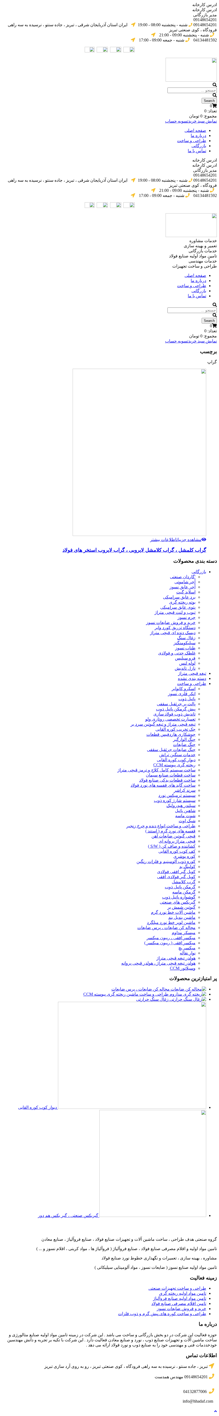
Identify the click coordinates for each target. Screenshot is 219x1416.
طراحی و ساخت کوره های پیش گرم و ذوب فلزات (162, 1313)
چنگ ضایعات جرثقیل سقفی (171, 749)
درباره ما (198, 135)
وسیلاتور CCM (182, 968)
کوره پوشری (184, 856)
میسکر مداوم (183, 932)
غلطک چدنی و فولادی (176, 653)
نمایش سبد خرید (202, 121)
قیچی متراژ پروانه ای (177, 841)
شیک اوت (187, 821)
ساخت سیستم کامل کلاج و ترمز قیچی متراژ (156, 770)
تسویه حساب (176, 121)
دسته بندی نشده (192, 678)
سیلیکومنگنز (184, 643)
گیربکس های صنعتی (177, 902)
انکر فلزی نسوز (181, 693)
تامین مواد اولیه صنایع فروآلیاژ (179, 1298)
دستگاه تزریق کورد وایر (175, 627)
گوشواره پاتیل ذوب (178, 897)
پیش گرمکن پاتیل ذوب (175, 709)
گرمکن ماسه (183, 892)
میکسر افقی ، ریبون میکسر (171, 937)
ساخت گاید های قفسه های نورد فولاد (163, 785)
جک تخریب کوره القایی (175, 729)
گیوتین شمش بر (181, 907)
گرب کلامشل (183, 882)
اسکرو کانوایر (183, 688)
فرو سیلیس (185, 658)
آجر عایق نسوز (182, 587)
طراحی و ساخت (191, 140)
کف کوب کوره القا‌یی (176, 851)
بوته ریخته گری (182, 602)
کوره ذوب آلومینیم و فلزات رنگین (165, 861)
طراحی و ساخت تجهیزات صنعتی (177, 1288)
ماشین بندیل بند (181, 917)
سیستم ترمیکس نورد (176, 795)
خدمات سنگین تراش (177, 754)
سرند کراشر (184, 790)
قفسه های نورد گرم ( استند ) (170, 831)
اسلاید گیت (185, 592)
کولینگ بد (187, 866)
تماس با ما (197, 151)
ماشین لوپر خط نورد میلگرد (171, 922)
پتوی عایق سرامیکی (177, 607)
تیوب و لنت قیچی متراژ (175, 612)
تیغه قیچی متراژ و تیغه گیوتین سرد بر (163, 724)
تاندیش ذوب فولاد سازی (174, 714)
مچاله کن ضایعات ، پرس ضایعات (166, 927)
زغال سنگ (186, 637)
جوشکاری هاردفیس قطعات (170, 734)
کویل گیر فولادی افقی (176, 876)
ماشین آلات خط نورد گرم (173, 912)
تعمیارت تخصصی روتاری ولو (170, 719)
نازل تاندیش (185, 668)
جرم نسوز (186, 617)
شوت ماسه (185, 815)
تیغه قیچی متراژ (192, 673)
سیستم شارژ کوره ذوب (174, 800)
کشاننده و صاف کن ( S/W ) (171, 846)
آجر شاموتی (184, 582)
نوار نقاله (187, 953)
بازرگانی (198, 145)
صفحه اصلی (195, 130)
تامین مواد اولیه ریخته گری (182, 1293)
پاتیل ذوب (186, 698)
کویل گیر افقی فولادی (176, 871)
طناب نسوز (185, 648)
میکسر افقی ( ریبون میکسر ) (169, 943)
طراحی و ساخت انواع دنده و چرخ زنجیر (160, 826)
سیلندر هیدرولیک (180, 805)
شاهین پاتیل (185, 810)
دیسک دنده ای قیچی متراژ (172, 632)
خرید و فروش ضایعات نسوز (170, 622)
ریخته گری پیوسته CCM (174, 765)
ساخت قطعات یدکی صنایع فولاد (167, 780)
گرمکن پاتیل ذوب (180, 887)
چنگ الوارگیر (184, 739)
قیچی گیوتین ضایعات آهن (173, 836)
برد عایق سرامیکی (179, 597)
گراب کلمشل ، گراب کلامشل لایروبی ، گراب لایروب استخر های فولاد (134, 550)
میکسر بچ (186, 948)
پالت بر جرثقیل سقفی (176, 704)
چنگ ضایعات (184, 744)
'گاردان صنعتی (182, 576)
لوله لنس (187, 663)
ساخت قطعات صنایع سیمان (170, 775)
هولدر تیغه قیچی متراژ (176, 958)
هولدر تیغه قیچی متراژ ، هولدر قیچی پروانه (158, 963)
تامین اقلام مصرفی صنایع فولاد (178, 1303)
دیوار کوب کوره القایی (176, 760)
